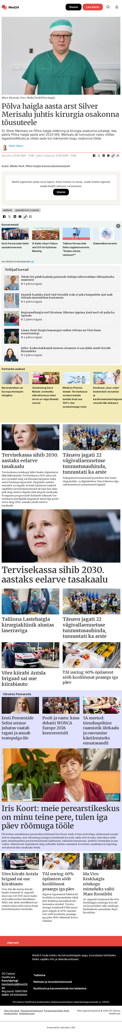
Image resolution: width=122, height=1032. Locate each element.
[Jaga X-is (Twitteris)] (99, 155)
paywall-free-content (27, 210)
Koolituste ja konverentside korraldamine (59, 988)
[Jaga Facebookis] (94, 155)
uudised (7, 210)
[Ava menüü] (116, 7)
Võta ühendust (11, 1010)
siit (32, 261)
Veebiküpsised (27, 1013)
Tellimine (39, 975)
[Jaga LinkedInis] (103, 155)
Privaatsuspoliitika (53, 1010)
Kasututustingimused (32, 1010)
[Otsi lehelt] (108, 7)
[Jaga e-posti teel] (108, 155)
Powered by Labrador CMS (61, 1027)
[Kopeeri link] (113, 155)
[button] (4, 226)
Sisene (73, 7)
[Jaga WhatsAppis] (118, 155)
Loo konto (92, 7)
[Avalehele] (34, 7)
